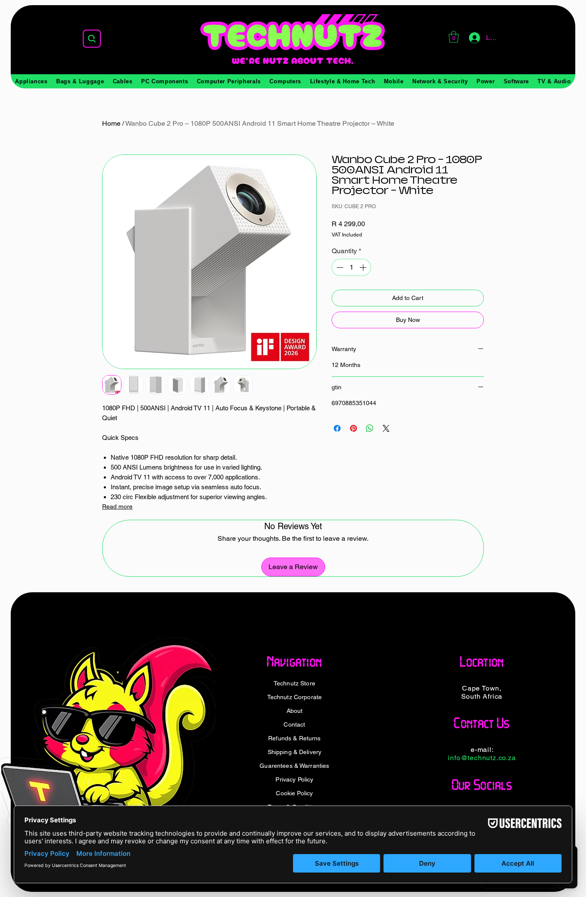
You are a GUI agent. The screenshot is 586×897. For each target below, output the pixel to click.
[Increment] (364, 267)
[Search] (92, 39)
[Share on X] (386, 428)
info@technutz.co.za (482, 758)
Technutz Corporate (294, 697)
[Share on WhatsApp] (370, 428)
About (295, 710)
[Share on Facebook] (337, 428)
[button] (454, 36)
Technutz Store (294, 683)
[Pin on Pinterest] (353, 428)
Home (111, 123)
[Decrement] (339, 267)
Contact (294, 724)
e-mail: (482, 749)
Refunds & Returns (294, 738)
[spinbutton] (351, 267)
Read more (117, 506)
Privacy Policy (294, 779)
